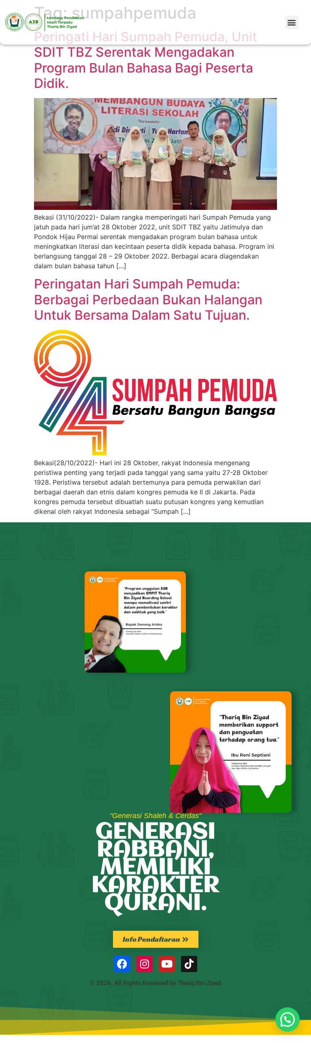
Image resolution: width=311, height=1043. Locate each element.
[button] (291, 22)
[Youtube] (167, 964)
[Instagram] (144, 964)
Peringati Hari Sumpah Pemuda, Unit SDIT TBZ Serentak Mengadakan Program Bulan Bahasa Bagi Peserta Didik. (145, 60)
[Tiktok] (189, 964)
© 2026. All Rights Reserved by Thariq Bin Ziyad (155, 983)
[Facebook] (122, 964)
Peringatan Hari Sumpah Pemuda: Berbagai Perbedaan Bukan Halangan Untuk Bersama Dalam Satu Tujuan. (148, 299)
